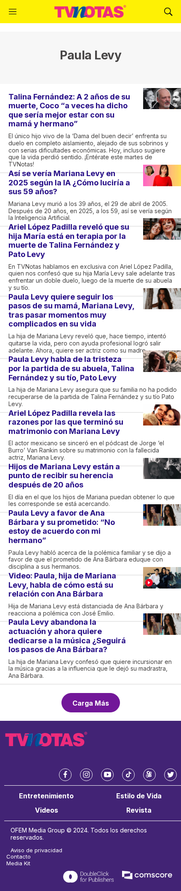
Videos (46, 810)
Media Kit (18, 863)
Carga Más (90, 703)
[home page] (90, 12)
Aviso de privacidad (36, 850)
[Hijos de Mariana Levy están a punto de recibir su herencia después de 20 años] (162, 468)
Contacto (18, 857)
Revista (139, 810)
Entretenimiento (46, 796)
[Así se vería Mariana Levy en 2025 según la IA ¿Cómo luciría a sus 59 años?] (162, 175)
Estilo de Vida (139, 796)
